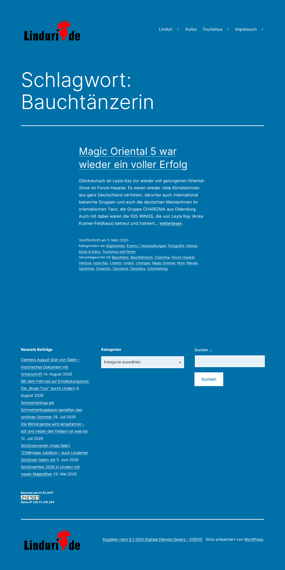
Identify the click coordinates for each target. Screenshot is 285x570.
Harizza (85, 263)
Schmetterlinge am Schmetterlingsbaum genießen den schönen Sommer (51, 410)
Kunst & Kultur (89, 251)
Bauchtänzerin (141, 257)
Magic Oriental (163, 263)
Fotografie (176, 246)
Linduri (165, 29)
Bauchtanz (120, 257)
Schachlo (103, 268)
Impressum (246, 29)
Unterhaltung (157, 268)
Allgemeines (115, 246)
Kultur (191, 29)
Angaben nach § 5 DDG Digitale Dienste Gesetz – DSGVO (152, 539)
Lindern (115, 263)
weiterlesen (170, 223)
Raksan (192, 263)
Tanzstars (137, 268)
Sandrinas (86, 268)
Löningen (143, 263)
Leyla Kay (100, 263)
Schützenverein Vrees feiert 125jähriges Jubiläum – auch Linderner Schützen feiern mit (54, 452)
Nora (181, 263)
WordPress (253, 539)
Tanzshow (120, 268)
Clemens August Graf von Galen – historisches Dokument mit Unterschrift (50, 367)
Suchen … (203, 350)
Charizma (162, 257)
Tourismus (212, 29)
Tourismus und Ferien (119, 251)
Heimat (191, 246)
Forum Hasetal (183, 257)
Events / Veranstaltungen (146, 246)
